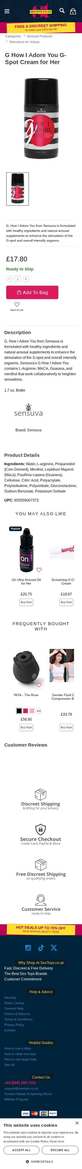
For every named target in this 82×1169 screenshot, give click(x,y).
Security (10, 997)
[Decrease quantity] (9, 279)
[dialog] (41, 1143)
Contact (9, 1030)
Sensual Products (39, 36)
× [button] (77, 1123)
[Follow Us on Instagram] (28, 947)
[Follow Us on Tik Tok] (41, 947)
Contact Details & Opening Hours (28, 1094)
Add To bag (35, 292)
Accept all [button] (21, 1150)
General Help (13, 1008)
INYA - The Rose (26, 695)
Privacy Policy (14, 1025)
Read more (57, 1141)
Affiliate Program (16, 1099)
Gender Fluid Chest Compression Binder (66, 697)
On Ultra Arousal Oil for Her (26, 581)
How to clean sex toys (20, 1054)
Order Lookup (14, 1003)
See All (9, 1065)
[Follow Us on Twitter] (54, 947)
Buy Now (26, 602)
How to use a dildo (17, 1048)
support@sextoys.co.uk (21, 1088)
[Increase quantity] (26, 279)
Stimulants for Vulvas (24, 42)
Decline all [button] (60, 1150)
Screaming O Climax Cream (66, 581)
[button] (7, 10)
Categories (13, 36)
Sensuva (34, 430)
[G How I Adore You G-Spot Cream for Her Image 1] (41, 118)
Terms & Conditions (18, 1019)
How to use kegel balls (20, 1059)
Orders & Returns (17, 1014)
